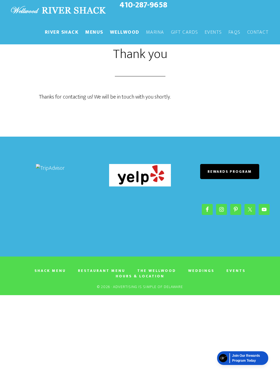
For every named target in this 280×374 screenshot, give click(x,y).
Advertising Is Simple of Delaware (148, 287)
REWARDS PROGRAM (230, 171)
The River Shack (58, 10)
